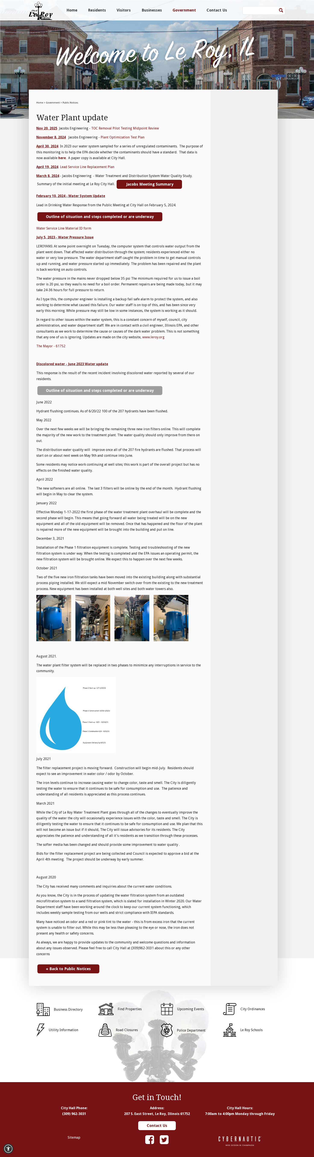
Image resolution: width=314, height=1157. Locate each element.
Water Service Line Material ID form (63, 228)
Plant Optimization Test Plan (122, 137)
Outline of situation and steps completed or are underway (100, 216)
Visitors (124, 10)
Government (184, 10)
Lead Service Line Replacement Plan (87, 167)
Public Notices (70, 102)
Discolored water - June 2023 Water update (72, 364)
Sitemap (74, 1137)
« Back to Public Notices (68, 969)
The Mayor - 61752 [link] (50, 346)
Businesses (152, 10)
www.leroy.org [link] (153, 337)
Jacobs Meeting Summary (149, 184)
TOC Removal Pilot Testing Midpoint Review (125, 128)
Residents (97, 10)
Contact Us (217, 10)
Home (71, 10)
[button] (8, 1148)
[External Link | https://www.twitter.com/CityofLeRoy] (164, 1140)
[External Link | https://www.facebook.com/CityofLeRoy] (149, 1140)
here (62, 158)
